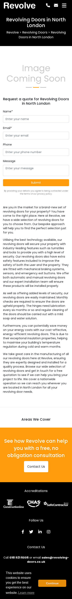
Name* (8, 111)
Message (9, 161)
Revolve (19, 5)
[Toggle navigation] (64, 5)
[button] (8, 74)
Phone (7, 145)
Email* (7, 128)
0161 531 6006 (19, 558)
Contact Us (36, 466)
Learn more (26, 592)
